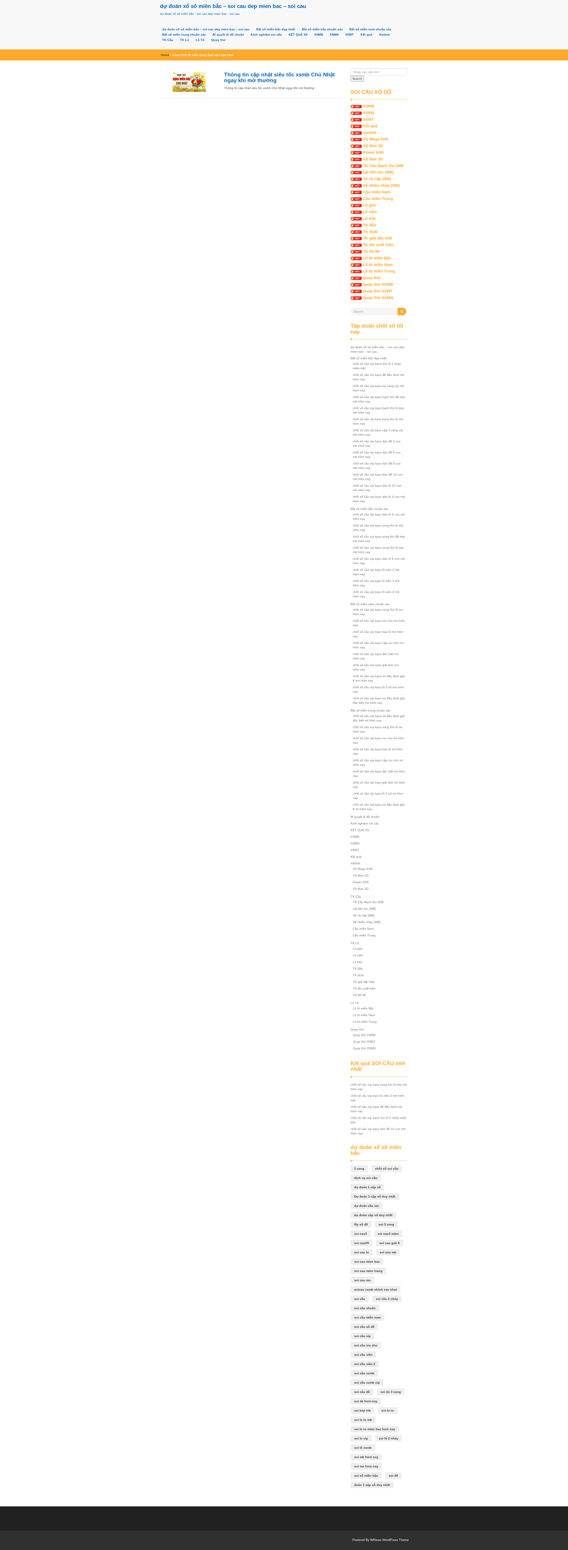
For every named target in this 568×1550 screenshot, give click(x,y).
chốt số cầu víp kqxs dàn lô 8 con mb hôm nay (379, 561)
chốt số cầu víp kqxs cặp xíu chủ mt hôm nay (378, 762)
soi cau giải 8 (389, 1243)
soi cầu (359, 1299)
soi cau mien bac (367, 1261)
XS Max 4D (373, 146)
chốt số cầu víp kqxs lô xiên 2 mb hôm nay (376, 572)
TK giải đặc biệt (377, 238)
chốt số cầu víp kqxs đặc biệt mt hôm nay (379, 774)
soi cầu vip (362, 1336)
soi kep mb (362, 1410)
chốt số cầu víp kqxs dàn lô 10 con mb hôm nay (377, 488)
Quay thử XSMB (378, 284)
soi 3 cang (386, 1224)
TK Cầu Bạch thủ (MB (383, 165)
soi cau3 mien (388, 1233)
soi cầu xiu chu (365, 1345)
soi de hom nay (365, 1401)
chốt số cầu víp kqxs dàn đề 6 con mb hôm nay (377, 455)
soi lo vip (361, 1438)
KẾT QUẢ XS (298, 34)
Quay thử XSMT (378, 291)
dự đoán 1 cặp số (367, 1187)
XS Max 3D (373, 159)
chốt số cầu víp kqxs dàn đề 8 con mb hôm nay (377, 466)
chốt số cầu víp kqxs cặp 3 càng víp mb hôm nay (378, 432)
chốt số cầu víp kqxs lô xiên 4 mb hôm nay (376, 594)
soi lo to (387, 1410)
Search (357, 78)
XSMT (349, 34)
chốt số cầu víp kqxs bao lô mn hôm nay (378, 634)
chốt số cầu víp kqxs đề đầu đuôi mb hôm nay (378, 377)
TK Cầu (167, 40)
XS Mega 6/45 (375, 139)
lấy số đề (361, 1224)
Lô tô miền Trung (379, 271)
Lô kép (369, 218)
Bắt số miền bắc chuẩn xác (322, 29)
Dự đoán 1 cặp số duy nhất (374, 1196)
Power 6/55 (373, 152)
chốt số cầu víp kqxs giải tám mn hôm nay (376, 667)
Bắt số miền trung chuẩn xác (184, 34)
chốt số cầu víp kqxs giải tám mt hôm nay (379, 785)
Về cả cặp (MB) (377, 179)
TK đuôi (370, 231)
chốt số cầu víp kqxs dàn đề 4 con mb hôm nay (377, 443)
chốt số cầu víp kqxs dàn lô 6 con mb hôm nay (379, 517)
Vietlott (384, 34)
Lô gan (369, 205)
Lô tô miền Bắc (377, 258)
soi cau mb (388, 1252)
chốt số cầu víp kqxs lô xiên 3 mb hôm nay (376, 583)
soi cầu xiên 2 (364, 1364)
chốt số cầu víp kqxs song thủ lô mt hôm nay (377, 729)
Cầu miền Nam (376, 192)
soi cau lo (361, 1252)
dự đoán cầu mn (366, 1206)
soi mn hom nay (366, 1466)
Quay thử (218, 40)
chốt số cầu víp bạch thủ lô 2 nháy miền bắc (377, 366)
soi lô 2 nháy (388, 1438)
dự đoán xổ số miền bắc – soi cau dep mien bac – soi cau (233, 6)
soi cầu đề (362, 1392)
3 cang (359, 1168)
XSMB (318, 34)
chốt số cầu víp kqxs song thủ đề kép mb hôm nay (379, 539)
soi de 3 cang (391, 1392)
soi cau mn (362, 1280)
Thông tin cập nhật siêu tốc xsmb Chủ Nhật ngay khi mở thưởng (279, 77)
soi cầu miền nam (367, 1317)
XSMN (334, 34)
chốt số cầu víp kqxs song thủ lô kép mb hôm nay (378, 550)
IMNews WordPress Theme (389, 1540)
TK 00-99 (371, 251)
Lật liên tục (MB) (378, 172)
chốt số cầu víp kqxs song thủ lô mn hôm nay (378, 612)
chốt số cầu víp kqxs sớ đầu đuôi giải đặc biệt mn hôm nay (379, 700)
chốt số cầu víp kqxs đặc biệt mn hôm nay (376, 656)
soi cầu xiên (363, 1354)
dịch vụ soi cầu (365, 1178)
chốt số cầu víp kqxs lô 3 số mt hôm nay (378, 796)
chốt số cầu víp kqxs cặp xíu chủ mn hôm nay (378, 645)
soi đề (393, 1475)
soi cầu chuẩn (365, 1308)
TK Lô (184, 40)
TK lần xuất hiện (378, 245)
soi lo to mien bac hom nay (374, 1429)
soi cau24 (361, 1243)
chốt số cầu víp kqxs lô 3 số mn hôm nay (378, 689)
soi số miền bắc (366, 1475)
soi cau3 (360, 1233)
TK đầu (369, 225)
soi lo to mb (363, 1420)
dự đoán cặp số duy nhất (373, 1215)
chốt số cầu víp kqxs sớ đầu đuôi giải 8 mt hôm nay (379, 807)
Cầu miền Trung (378, 198)
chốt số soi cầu (386, 1168)
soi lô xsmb (363, 1447)
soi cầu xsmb (364, 1373)
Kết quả (366, 34)
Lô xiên (370, 212)
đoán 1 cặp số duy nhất (372, 1485)
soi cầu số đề (364, 1326)
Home (165, 55)
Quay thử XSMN (378, 298)
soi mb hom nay (366, 1457)
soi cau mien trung (368, 1271)
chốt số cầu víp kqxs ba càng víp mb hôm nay (378, 388)
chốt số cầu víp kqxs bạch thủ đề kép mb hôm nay (379, 399)
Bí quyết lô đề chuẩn (228, 34)
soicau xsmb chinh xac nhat (375, 1289)
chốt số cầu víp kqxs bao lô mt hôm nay (377, 751)
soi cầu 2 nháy (387, 1299)
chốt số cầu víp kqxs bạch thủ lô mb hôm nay (378, 421)
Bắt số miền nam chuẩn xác (370, 29)
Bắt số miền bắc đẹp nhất (275, 29)
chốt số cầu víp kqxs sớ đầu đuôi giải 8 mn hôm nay (379, 678)
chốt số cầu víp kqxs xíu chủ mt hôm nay (378, 740)
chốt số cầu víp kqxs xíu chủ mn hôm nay (379, 623)
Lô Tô (200, 40)
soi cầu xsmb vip (367, 1382)
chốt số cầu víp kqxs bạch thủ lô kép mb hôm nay (378, 410)
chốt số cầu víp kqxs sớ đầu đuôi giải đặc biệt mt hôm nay (379, 718)
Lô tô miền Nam (378, 265)
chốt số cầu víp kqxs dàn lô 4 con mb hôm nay (379, 499)
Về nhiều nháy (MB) (381, 185)
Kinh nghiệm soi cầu (266, 34)
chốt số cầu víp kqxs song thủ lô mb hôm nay (378, 528)
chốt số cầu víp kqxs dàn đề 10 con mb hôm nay (377, 477)
